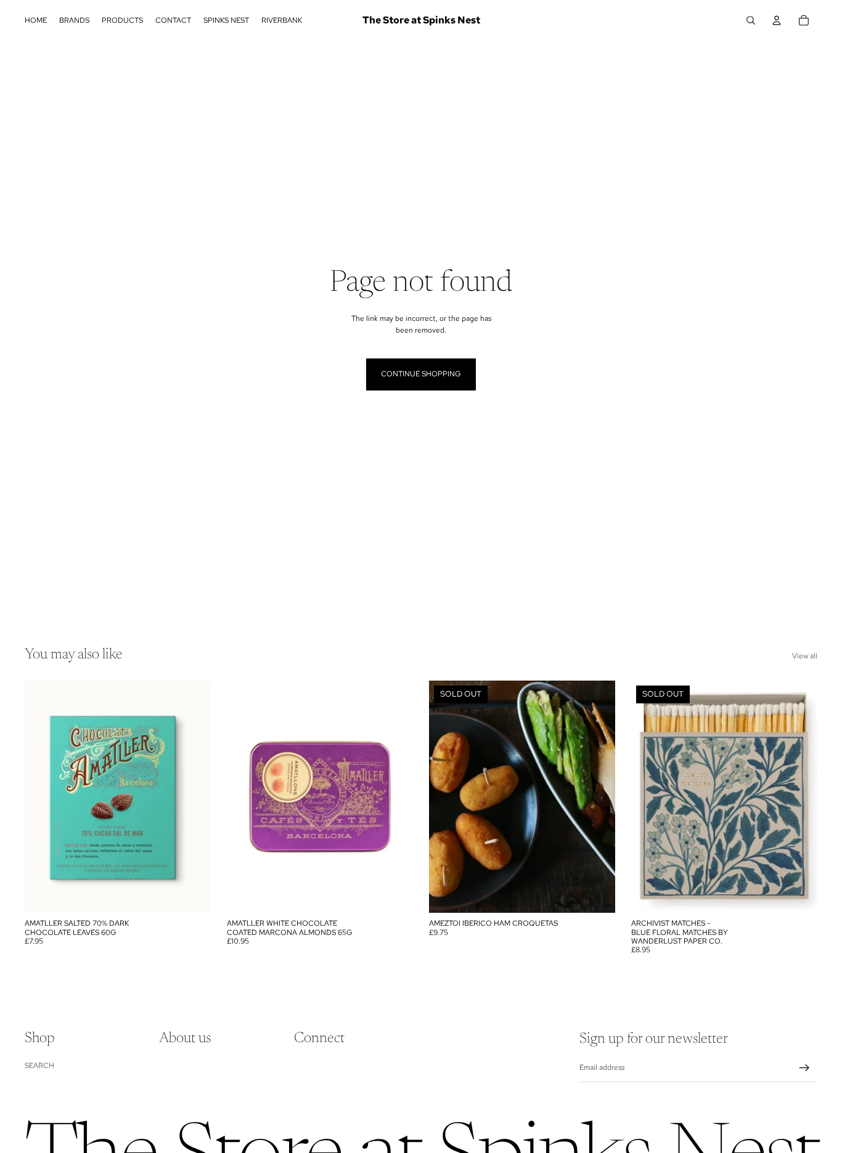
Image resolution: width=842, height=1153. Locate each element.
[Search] (750, 20)
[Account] (776, 20)
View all (804, 656)
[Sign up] (804, 1068)
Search (39, 1065)
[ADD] (192, 894)
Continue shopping (421, 374)
